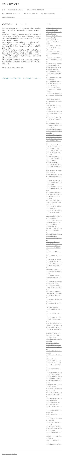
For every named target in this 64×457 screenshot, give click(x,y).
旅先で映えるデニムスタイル (53, 162)
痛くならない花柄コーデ (52, 404)
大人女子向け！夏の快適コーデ (54, 372)
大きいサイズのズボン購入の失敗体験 (35, 9)
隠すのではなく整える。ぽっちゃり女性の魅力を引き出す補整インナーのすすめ (54, 125)
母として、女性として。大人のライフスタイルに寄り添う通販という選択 (54, 131)
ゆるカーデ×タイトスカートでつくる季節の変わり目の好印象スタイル (54, 119)
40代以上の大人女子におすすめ (54, 325)
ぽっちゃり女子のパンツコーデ (54, 327)
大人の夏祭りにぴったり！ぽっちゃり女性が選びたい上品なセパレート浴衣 (54, 48)
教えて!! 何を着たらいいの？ (53, 345)
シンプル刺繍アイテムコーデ (53, 402)
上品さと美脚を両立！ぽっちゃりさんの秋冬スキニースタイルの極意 (54, 188)
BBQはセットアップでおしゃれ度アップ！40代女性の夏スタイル (54, 230)
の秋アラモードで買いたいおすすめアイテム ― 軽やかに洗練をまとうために (54, 202)
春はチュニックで (50, 390)
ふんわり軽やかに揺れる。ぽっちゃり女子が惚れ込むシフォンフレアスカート (54, 182)
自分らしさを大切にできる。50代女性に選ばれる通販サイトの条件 (54, 113)
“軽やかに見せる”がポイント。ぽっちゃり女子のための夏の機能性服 (54, 101)
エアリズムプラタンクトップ (53, 361)
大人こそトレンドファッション (32, 78)
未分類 (9, 68)
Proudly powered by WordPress (9, 454)
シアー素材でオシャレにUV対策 (54, 281)
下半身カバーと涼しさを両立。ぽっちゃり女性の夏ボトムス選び (54, 59)
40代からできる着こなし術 (53, 242)
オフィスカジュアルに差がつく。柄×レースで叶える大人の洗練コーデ (53, 89)
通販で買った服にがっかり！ (8, 17)
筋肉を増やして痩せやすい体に (54, 323)
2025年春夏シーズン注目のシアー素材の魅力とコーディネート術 (54, 295)
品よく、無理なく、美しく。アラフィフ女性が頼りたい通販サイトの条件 (54, 153)
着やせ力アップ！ (11, 3)
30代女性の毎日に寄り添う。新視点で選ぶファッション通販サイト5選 (54, 271)
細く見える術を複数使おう (52, 343)
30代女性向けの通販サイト (53, 307)
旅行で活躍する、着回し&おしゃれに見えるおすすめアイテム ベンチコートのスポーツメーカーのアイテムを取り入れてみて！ (54, 263)
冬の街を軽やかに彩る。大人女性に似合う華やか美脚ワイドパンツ (54, 176)
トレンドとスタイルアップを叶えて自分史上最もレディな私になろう (54, 319)
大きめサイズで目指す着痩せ (53, 426)
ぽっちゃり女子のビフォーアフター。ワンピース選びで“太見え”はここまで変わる (54, 83)
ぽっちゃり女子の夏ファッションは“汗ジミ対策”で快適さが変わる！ (54, 73)
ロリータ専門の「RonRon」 (53, 275)
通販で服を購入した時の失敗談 (48, 13)
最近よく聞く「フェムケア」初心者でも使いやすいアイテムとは (54, 394)
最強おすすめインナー (51, 359)
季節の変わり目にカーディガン (54, 444)
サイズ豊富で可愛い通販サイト (54, 285)
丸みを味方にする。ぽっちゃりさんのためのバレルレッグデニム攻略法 (54, 107)
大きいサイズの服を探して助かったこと (11, 13)
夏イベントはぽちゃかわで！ (53, 374)
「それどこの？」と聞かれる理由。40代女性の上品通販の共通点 (54, 95)
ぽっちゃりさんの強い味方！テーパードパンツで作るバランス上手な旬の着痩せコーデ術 (54, 147)
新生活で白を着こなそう (52, 283)
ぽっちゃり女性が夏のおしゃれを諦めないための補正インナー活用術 (54, 42)
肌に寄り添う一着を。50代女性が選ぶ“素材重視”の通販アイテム (54, 141)
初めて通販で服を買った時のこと (15, 9)
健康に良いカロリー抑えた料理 (54, 388)
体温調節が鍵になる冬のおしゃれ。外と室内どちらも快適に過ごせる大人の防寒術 (54, 158)
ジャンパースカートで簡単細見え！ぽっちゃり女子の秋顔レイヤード (54, 212)
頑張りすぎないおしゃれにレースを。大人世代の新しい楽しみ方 (54, 53)
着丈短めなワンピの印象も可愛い (11, 78)
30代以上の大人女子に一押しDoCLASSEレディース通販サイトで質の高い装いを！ (53, 335)
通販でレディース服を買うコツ (31, 13)
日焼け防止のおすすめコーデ (53, 363)
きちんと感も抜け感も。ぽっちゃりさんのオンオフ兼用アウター (54, 166)
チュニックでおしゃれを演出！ (54, 291)
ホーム (3, 9)
